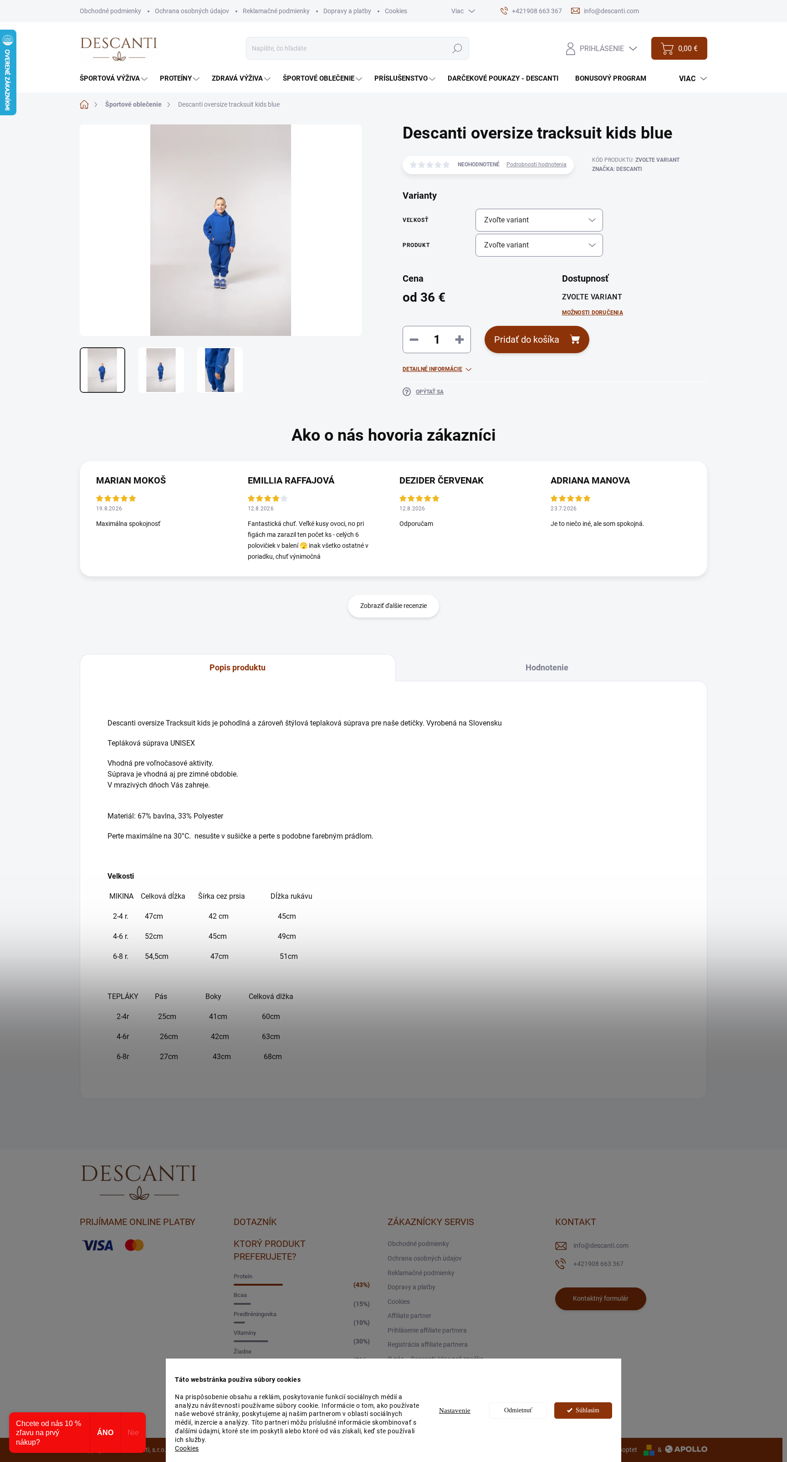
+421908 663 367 (598, 1263)
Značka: (617, 169)
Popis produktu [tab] (238, 667)
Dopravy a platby (347, 11)
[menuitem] (115, 78)
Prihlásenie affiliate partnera (427, 1330)
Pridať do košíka (526, 339)
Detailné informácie (432, 369)
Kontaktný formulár (601, 1298)
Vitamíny (245, 1332)
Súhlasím (587, 1410)
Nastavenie (454, 1410)
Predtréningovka (255, 1314)
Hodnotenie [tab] (547, 667)
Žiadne (242, 1351)
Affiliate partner (409, 1315)
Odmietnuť (518, 1410)
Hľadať (457, 48)
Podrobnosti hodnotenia (536, 164)
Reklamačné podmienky (276, 11)
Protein (243, 1276)
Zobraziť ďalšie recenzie (393, 605)
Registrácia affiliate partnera (428, 1344)
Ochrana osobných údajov (192, 11)
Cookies (187, 1448)
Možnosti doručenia (592, 312)
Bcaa (240, 1295)
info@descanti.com (601, 1245)
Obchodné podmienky (110, 11)
